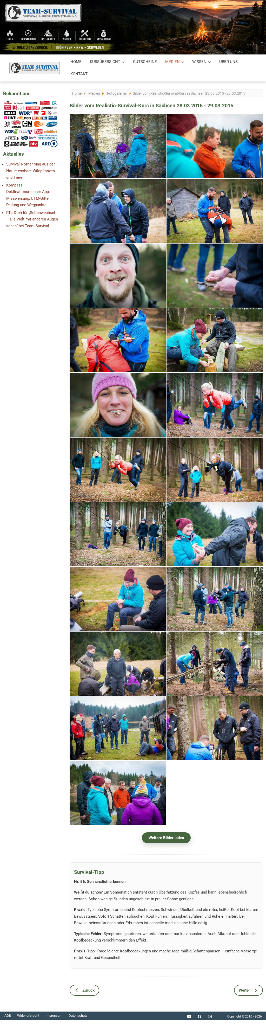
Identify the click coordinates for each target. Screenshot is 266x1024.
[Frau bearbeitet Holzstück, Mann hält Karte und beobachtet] (215, 340)
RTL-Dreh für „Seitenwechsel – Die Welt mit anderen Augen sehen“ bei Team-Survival (32, 219)
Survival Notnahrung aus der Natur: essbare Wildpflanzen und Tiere (30, 171)
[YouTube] (189, 1016)
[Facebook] (199, 1016)
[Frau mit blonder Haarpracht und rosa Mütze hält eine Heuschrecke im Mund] (118, 405)
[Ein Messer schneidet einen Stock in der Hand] (215, 276)
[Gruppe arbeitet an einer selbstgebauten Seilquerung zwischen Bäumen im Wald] (215, 599)
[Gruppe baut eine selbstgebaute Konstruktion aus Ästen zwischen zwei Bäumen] (215, 664)
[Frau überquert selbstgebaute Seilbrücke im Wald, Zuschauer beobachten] (118, 470)
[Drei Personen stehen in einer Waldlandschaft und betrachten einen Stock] (118, 211)
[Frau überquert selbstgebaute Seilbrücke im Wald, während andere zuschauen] (215, 405)
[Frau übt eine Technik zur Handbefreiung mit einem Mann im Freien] (215, 534)
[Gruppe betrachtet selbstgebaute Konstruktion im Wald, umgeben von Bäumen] (215, 728)
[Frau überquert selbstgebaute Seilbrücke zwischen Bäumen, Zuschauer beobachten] (118, 534)
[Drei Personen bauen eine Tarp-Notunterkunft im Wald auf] (118, 146)
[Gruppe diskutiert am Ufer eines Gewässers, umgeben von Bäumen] (118, 793)
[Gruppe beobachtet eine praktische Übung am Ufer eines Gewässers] (118, 728)
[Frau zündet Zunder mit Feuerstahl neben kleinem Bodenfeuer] (118, 599)
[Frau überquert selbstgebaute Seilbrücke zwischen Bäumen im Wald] (215, 470)
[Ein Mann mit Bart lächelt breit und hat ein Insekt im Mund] (118, 276)
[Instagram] (210, 1016)
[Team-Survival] (34, 68)
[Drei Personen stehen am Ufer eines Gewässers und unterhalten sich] (215, 146)
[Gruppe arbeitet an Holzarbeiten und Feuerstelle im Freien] (118, 664)
